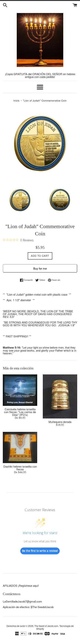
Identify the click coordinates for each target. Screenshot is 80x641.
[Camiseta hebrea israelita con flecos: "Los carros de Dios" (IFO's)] (20, 390)
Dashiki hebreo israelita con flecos (20, 467)
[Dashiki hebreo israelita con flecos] (20, 447)
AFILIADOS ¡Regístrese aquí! (21, 585)
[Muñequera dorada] (60, 396)
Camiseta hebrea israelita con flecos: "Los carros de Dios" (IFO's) (20, 412)
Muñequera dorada (60, 422)
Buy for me (40, 268)
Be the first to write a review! (40, 551)
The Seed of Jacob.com (46, 625)
